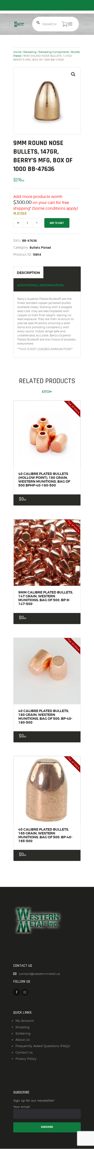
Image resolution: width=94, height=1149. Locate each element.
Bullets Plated (40, 248)
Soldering (22, 1033)
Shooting (22, 1027)
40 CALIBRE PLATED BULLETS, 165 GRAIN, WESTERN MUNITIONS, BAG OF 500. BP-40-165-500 (45, 835)
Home (17, 52)
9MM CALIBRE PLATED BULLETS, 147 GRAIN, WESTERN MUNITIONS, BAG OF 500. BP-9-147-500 (45, 598)
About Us (22, 1040)
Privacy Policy (25, 1059)
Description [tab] (28, 273)
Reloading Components (54, 52)
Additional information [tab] (40, 285)
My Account (24, 1021)
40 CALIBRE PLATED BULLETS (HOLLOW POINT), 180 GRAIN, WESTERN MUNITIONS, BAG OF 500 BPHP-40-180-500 (44, 479)
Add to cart (57, 223)
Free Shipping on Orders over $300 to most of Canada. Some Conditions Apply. (47, 5)
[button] (73, 74)
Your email (21, 1107)
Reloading (29, 52)
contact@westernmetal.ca (39, 974)
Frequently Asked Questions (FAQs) (42, 1046)
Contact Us (24, 1052)
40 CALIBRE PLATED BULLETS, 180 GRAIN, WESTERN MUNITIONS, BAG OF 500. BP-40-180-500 (45, 716)
